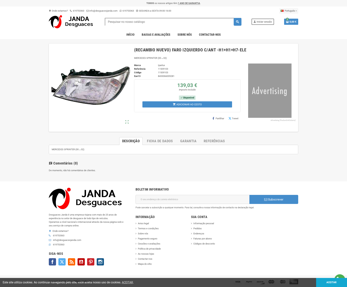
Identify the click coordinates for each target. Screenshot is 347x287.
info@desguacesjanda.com (103, 10)
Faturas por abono (202, 238)
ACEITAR (127, 282)
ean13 (137, 76)
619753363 (78, 10)
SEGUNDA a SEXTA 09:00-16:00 (154, 10)
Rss (71, 261)
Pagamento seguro (147, 238)
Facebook (52, 261)
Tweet (235, 118)
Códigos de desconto (204, 243)
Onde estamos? (58, 10)
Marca (137, 65)
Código (137, 72)
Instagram (100, 261)
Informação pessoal (203, 223)
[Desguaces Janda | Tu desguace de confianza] (72, 21)
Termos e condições (148, 228)
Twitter (62, 261)
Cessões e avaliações (149, 243)
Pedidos (197, 228)
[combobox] (173, 22)
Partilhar (220, 118)
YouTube (81, 261)
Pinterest (90, 261)
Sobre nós (143, 233)
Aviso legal (143, 223)
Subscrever (275, 199)
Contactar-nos (145, 259)
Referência (139, 68)
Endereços (198, 233)
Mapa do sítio (145, 264)
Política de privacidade (149, 248)
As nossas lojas (146, 253)
